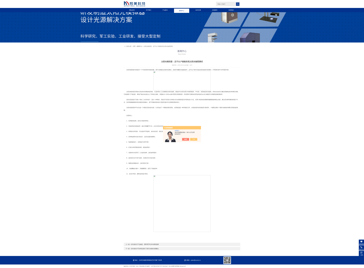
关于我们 (148, 10)
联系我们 (231, 10)
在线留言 (214, 10)
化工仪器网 (171, 266)
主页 (134, 46)
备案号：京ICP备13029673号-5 (155, 266)
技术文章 (198, 10)
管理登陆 (177, 266)
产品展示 (165, 10)
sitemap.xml (183, 266)
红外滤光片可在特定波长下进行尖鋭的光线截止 (145, 248)
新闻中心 (181, 10)
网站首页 (132, 10)
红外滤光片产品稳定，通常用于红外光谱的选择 (145, 244)
